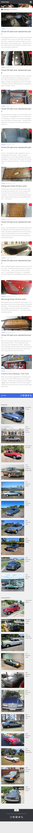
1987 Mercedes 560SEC (27, 559)
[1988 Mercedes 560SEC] (12, 784)
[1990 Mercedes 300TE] (12, 591)
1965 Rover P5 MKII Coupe (28, 621)
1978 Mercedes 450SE (27, 503)
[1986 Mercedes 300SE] (12, 745)
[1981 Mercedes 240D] (12, 535)
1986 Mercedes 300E (27, 716)
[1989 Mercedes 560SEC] (12, 803)
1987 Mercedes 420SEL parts (28, 750)
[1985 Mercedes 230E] (12, 711)
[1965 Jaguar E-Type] (12, 423)
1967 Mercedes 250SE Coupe (28, 636)
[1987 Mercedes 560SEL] (12, 554)
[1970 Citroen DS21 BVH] (12, 462)
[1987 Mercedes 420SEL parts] (12, 764)
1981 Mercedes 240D (27, 522)
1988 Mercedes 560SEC (27, 769)
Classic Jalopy (5, 2)
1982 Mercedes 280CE (27, 674)
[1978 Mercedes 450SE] (12, 517)
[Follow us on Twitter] (28, 395)
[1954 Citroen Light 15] (12, 616)
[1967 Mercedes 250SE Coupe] (12, 650)
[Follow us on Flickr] (26, 395)
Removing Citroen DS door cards (13, 299)
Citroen (3, 29)
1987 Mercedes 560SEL (27, 540)
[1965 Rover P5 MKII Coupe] (12, 631)
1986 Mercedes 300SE (27, 735)
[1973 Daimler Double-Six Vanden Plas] (12, 479)
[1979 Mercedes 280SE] (12, 669)
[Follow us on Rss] (31, 395)
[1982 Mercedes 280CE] (12, 687)
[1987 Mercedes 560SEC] (12, 572)
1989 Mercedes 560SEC (27, 788)
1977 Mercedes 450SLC (27, 484)
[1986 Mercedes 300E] (12, 731)
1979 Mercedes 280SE (27, 655)
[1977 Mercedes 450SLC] (12, 498)
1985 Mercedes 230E (27, 692)
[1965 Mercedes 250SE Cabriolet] (12, 442)
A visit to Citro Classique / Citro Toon (15, 374)
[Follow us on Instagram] (21, 395)
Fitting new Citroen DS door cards (14, 186)
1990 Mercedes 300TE (27, 576)
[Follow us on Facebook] (23, 395)
